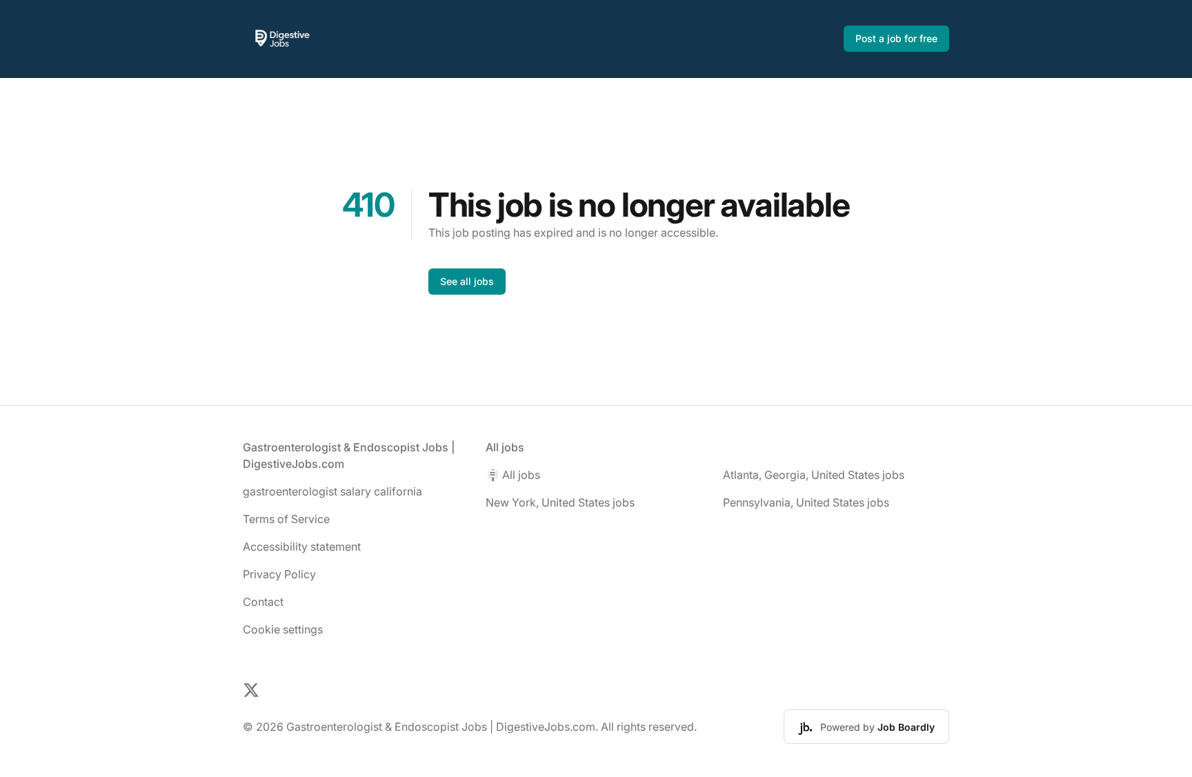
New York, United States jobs (560, 502)
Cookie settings (283, 629)
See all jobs (467, 281)
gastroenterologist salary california (332, 491)
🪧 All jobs (513, 475)
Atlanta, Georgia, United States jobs (813, 475)
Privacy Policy (279, 574)
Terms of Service (286, 519)
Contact (263, 602)
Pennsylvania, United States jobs (806, 502)
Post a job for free (896, 38)
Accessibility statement (302, 546)
